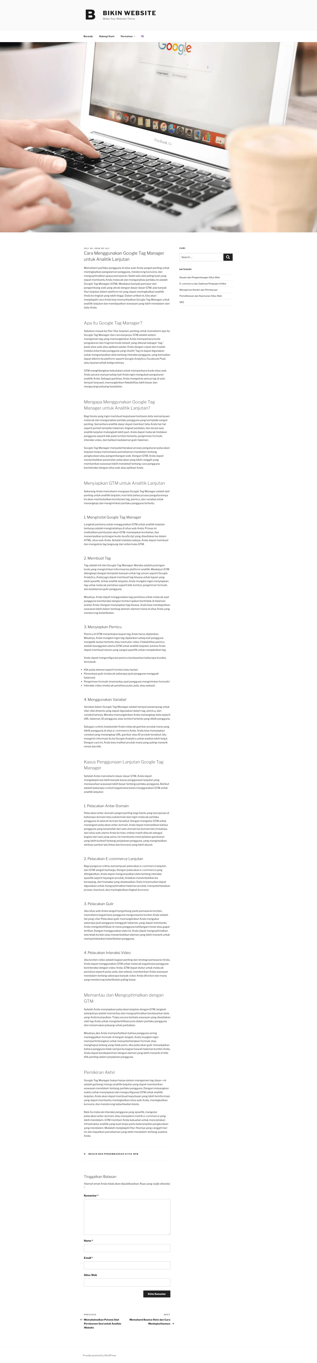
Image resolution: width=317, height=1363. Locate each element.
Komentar (91, 1195)
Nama (88, 1240)
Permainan (127, 36)
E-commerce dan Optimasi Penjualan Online (202, 283)
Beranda (88, 36)
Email (88, 1257)
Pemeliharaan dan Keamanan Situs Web (200, 295)
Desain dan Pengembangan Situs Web (113, 1154)
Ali (107, 248)
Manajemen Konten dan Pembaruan (198, 289)
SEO (181, 302)
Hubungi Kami (106, 36)
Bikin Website (129, 13)
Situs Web (90, 1275)
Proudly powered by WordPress (99, 1355)
